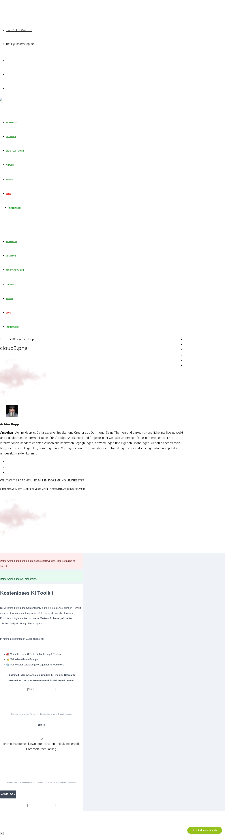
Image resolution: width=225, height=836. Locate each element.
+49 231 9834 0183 (19, 30)
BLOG (8, 313)
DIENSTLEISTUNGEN (15, 270)
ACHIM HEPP (11, 242)
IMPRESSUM (55, 489)
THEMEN (10, 284)
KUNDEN (9, 299)
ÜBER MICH (11, 256)
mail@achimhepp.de (20, 44)
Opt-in (41, 725)
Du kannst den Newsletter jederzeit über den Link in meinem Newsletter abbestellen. (41, 782)
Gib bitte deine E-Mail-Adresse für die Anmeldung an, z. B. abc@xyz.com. (41, 714)
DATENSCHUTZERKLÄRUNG (73, 489)
